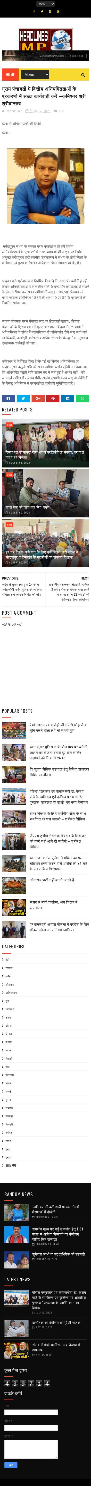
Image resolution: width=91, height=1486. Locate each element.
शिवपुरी (9, 1124)
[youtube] (58, 11)
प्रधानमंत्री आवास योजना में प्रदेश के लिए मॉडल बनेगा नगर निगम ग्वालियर (59, 926)
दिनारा (9, 1034)
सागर (8, 1141)
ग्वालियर (10, 1009)
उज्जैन (9, 968)
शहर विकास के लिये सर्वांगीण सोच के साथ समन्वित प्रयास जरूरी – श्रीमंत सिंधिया (58, 815)
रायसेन (9, 1108)
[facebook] (34, 11)
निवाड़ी (9, 1058)
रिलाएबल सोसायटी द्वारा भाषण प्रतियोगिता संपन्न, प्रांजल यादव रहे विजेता (45, 454)
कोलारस (10, 984)
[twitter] (42, 11)
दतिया (9, 1026)
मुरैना (8, 1100)
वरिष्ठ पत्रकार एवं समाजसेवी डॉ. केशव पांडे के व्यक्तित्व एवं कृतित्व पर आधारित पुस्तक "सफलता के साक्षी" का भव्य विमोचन (59, 796)
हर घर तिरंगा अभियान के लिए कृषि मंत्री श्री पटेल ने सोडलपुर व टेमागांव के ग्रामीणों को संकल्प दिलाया (42, 554)
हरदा (61, 111)
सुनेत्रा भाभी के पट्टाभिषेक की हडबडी (58, 1254)
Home (10, 74)
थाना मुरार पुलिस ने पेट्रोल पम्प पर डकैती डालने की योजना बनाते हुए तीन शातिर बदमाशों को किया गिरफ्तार (58, 752)
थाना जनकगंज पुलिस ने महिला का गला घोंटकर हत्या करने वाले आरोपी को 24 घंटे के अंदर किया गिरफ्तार (59, 863)
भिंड (8, 1067)
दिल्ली (9, 1042)
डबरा (8, 1017)
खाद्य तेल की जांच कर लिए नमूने (28, 507)
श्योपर (9, 1132)
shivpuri (12, 1165)
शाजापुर (10, 1116)
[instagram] (50, 11)
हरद (8, 1149)
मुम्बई (8, 1091)
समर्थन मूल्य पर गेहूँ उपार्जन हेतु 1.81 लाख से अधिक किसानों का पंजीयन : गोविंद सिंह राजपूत (57, 1234)
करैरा (8, 976)
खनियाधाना (11, 992)
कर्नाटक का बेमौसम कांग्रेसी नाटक (56, 1322)
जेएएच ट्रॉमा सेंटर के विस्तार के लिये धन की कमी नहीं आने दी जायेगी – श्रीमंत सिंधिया (58, 841)
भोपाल (9, 1083)
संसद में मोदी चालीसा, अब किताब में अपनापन (56, 1347)
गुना (7, 1001)
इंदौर (8, 960)
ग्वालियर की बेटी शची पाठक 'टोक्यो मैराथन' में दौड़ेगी (56, 1209)
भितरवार (10, 1075)
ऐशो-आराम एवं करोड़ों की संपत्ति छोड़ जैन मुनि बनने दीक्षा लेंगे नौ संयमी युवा (58, 727)
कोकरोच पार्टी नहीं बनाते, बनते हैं (52, 879)
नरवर (9, 1050)
